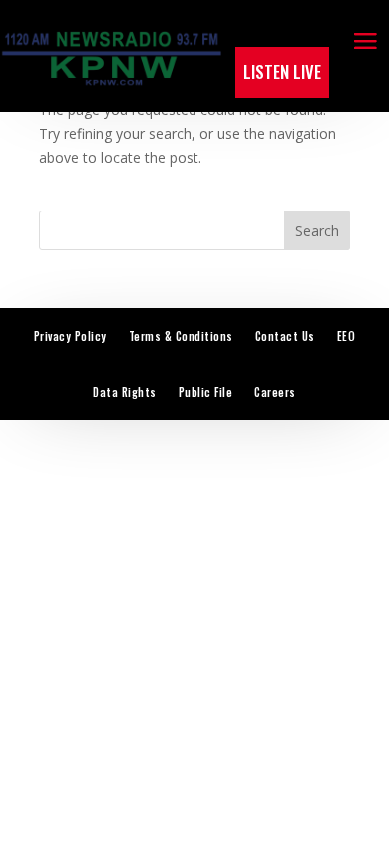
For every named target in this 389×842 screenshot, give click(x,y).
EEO (346, 336)
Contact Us (285, 336)
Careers (275, 392)
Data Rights (125, 392)
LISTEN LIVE (282, 71)
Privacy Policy (70, 336)
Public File (206, 392)
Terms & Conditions (181, 336)
